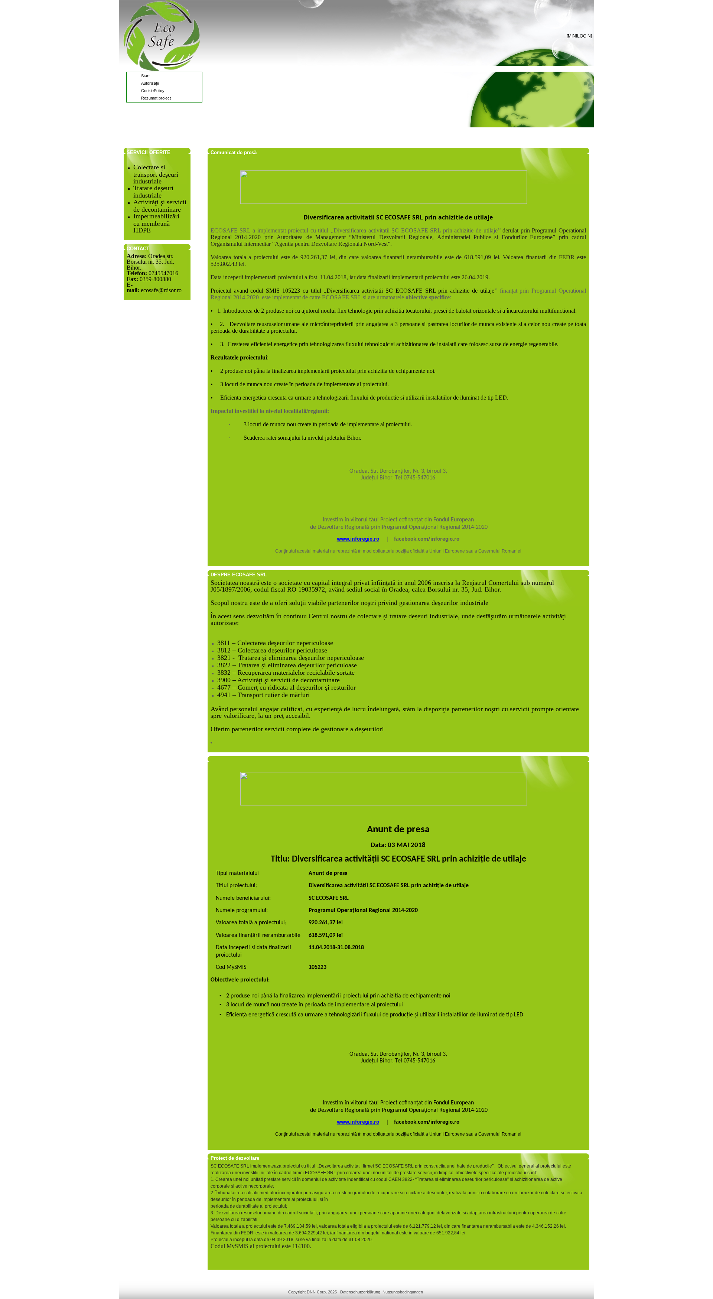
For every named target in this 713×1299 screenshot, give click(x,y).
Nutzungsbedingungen (402, 1292)
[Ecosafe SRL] (161, 35)
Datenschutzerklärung (360, 1292)
